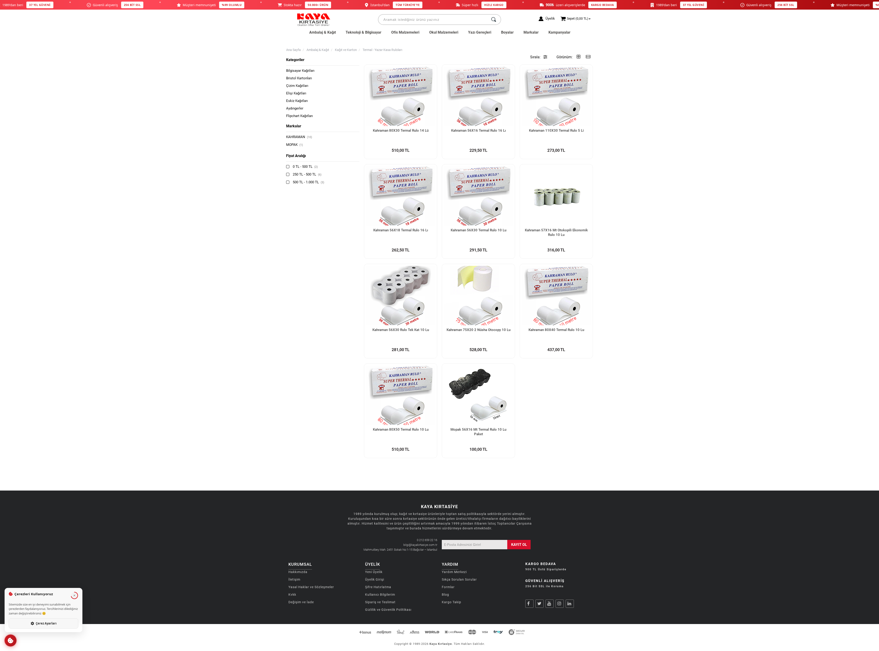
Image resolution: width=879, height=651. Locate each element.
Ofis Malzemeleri (405, 32)
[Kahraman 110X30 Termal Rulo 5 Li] (556, 96)
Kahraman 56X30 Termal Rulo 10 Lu (478, 230)
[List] (588, 57)
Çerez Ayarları (46, 623)
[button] (10, 640)
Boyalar (507, 32)
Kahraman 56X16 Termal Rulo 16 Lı (478, 130)
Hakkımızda (297, 572)
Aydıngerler (294, 108)
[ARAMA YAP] (494, 19)
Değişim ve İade (301, 602)
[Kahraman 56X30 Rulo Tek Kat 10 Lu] (400, 295)
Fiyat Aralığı (296, 156)
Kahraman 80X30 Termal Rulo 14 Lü (401, 130)
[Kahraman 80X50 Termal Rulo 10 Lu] (400, 395)
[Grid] (578, 57)
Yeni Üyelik (374, 572)
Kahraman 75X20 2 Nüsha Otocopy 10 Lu (478, 330)
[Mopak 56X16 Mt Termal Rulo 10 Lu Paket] (478, 395)
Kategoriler (295, 60)
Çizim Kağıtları (297, 86)
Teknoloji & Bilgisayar (363, 32)
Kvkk (292, 594)
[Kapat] (74, 595)
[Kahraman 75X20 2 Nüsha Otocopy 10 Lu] (478, 295)
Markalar (531, 32)
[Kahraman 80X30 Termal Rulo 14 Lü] (400, 96)
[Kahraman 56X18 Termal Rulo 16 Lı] (400, 196)
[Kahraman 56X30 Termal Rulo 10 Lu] (478, 196)
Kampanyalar (559, 32)
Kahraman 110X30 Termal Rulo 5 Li (556, 130)
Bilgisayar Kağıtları (300, 71)
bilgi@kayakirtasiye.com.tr (420, 545)
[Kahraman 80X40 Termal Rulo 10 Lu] (556, 295)
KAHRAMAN (299, 137)
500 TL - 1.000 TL (308, 182)
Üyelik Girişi (374, 579)
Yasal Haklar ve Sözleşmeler (311, 587)
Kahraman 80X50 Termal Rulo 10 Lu (401, 429)
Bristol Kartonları (299, 78)
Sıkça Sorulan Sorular (459, 579)
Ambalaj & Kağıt (322, 32)
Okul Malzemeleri (443, 32)
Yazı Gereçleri (479, 32)
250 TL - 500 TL (307, 174)
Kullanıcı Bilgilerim (380, 594)
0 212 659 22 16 (427, 540)
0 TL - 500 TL (305, 167)
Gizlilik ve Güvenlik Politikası (388, 609)
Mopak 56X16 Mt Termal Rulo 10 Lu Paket (478, 431)
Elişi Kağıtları (296, 93)
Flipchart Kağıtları (299, 116)
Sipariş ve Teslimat (380, 602)
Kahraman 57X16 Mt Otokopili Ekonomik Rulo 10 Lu (556, 232)
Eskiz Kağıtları (297, 101)
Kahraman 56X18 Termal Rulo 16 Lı (400, 230)
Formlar (448, 587)
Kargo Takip (451, 602)
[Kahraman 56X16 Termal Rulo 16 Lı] (478, 96)
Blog (445, 594)
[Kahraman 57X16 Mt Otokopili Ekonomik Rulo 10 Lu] (556, 196)
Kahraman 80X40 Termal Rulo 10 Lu (556, 330)
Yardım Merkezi (454, 572)
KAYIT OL (519, 544)
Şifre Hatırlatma (378, 587)
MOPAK (294, 145)
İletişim (294, 579)
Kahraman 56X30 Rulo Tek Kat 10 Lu (400, 330)
